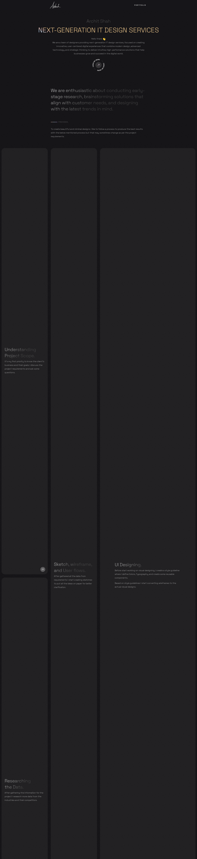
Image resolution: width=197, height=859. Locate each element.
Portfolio (140, 5)
